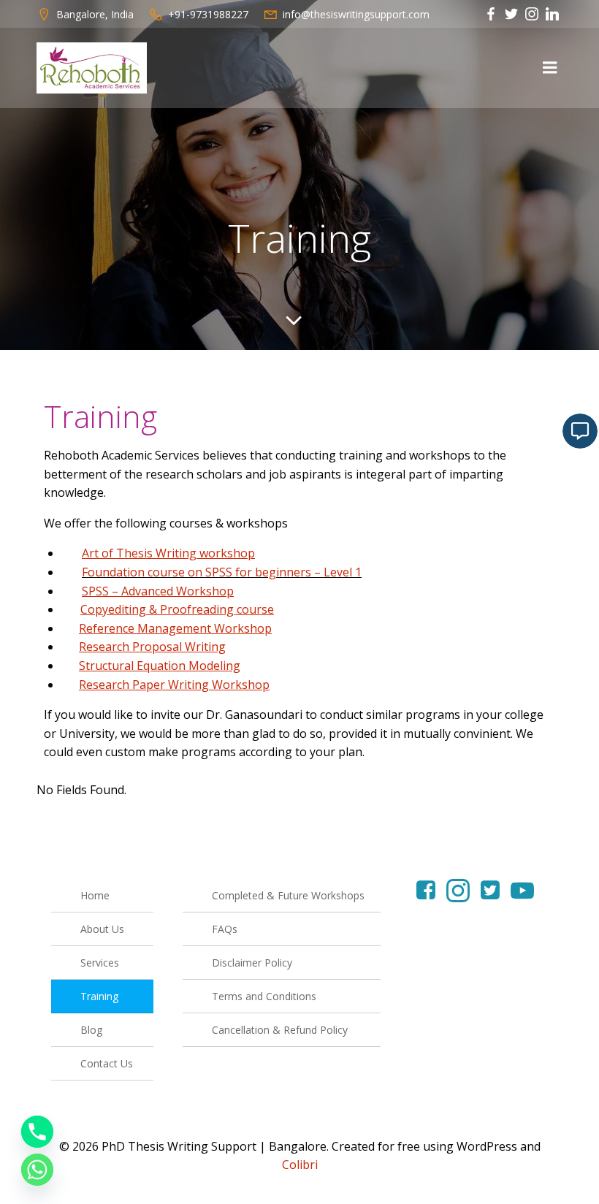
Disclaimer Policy (252, 962)
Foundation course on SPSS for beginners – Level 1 (222, 572)
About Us (102, 929)
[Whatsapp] (37, 1170)
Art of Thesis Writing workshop (168, 553)
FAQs (224, 929)
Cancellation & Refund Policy (280, 1030)
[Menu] (550, 68)
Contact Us (106, 1063)
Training (99, 996)
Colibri (300, 1165)
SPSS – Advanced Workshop (158, 591)
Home (95, 895)
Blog (91, 1030)
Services (99, 962)
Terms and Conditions (264, 996)
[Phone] (37, 1132)
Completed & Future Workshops (288, 895)
